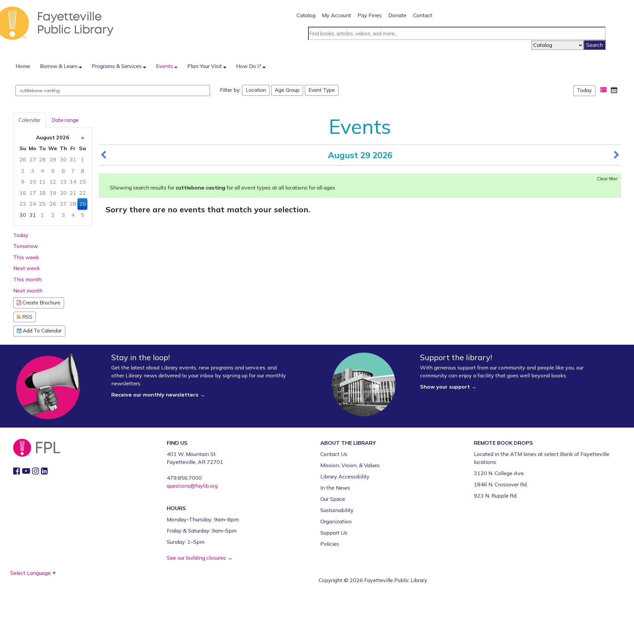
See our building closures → (199, 557)
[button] (603, 90)
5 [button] (52, 170)
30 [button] (63, 159)
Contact (422, 15)
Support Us (333, 532)
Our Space (332, 499)
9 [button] (22, 181)
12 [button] (53, 181)
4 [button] (42, 170)
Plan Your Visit (205, 66)
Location (256, 90)
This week (26, 257)
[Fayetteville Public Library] (57, 22)
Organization (336, 521)
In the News (335, 487)
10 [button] (32, 181)
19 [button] (53, 193)
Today (584, 90)
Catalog (306, 15)
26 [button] (22, 159)
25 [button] (42, 203)
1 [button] (82, 159)
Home (23, 66)
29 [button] (53, 159)
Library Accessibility (345, 476)
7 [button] (73, 170)
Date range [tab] (65, 120)
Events (165, 66)
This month (27, 279)
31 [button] (73, 159)
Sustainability (337, 510)
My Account (336, 15)
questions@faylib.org (192, 485)
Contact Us (333, 454)
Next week (26, 268)
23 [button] (22, 203)
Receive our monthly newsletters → (158, 394)
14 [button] (73, 181)
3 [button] (32, 170)
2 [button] (22, 170)
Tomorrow (25, 246)
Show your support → (448, 386)
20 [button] (63, 193)
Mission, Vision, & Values (350, 465)
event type (321, 90)
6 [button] (63, 170)
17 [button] (32, 193)
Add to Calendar (41, 331)
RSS (26, 317)
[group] (52, 176)
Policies (329, 543)
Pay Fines (370, 15)
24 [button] (32, 203)
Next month (28, 290)
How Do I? (249, 66)
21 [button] (73, 193)
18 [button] (42, 193)
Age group (287, 90)
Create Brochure (40, 302)
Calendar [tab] (29, 120)
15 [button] (82, 181)
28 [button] (42, 159)
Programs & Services (117, 66)
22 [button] (82, 193)
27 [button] (32, 159)
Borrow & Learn (59, 66)
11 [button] (42, 181)
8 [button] (82, 170)
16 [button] (22, 193)
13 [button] (63, 181)
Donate (397, 15)
